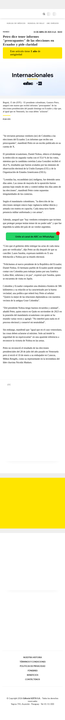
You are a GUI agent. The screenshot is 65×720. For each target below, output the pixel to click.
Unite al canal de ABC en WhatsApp (34, 236)
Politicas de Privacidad (32, 666)
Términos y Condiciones (33, 662)
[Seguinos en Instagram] (37, 708)
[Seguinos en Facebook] (28, 708)
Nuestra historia (32, 657)
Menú (61, 14)
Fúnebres (32, 671)
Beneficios (32, 675)
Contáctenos (32, 679)
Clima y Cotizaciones (38, 13)
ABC (8, 13)
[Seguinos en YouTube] (34, 708)
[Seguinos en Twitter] (31, 708)
